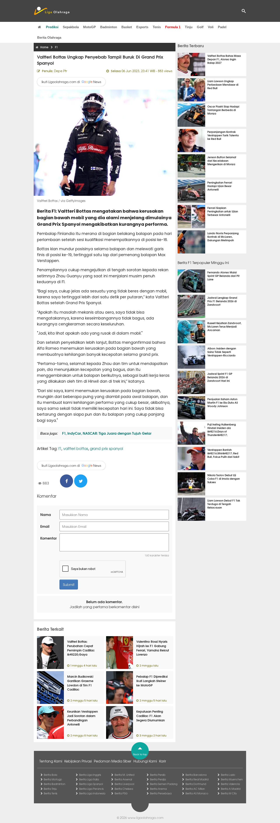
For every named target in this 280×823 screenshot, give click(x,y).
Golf (200, 27)
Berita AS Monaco (197, 793)
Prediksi (52, 27)
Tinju (188, 27)
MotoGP (89, 27)
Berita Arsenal (123, 779)
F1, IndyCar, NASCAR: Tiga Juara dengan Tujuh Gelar (106, 433)
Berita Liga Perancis (91, 789)
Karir (162, 761)
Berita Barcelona (196, 775)
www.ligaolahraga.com (145, 817)
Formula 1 (172, 27)
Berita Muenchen (232, 779)
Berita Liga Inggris (90, 775)
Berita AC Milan (195, 789)
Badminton (108, 27)
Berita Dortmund (196, 784)
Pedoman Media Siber (112, 761)
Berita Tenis (50, 793)
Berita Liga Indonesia (92, 793)
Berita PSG (121, 793)
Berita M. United (124, 775)
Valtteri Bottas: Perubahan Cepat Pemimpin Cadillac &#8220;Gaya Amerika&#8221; (81, 650)
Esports (142, 27)
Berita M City (229, 793)
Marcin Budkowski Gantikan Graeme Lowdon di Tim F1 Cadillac (80, 683)
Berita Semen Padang (163, 784)
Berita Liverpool (124, 784)
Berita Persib (157, 775)
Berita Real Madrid (197, 779)
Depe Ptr (60, 71)
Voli (211, 27)
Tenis (157, 27)
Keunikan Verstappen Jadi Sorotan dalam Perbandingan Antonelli (82, 718)
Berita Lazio (228, 775)
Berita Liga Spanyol (91, 784)
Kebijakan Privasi (78, 761)
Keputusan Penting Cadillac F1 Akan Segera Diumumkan (150, 715)
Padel (222, 27)
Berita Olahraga (49, 37)
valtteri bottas (75, 448)
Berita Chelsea (124, 789)
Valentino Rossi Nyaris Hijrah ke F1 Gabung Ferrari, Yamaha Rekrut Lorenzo (152, 648)
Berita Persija (158, 779)
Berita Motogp (53, 779)
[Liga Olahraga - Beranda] (52, 11)
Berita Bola (50, 775)
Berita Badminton (54, 784)
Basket (126, 27)
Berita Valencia (230, 784)
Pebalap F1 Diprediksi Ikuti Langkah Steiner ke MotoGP (152, 680)
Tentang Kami (50, 761)
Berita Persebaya (161, 793)
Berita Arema (158, 789)
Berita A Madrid (230, 789)
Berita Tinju (50, 789)
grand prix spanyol (106, 448)
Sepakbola (71, 27)
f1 (59, 448)
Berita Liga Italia (89, 779)
